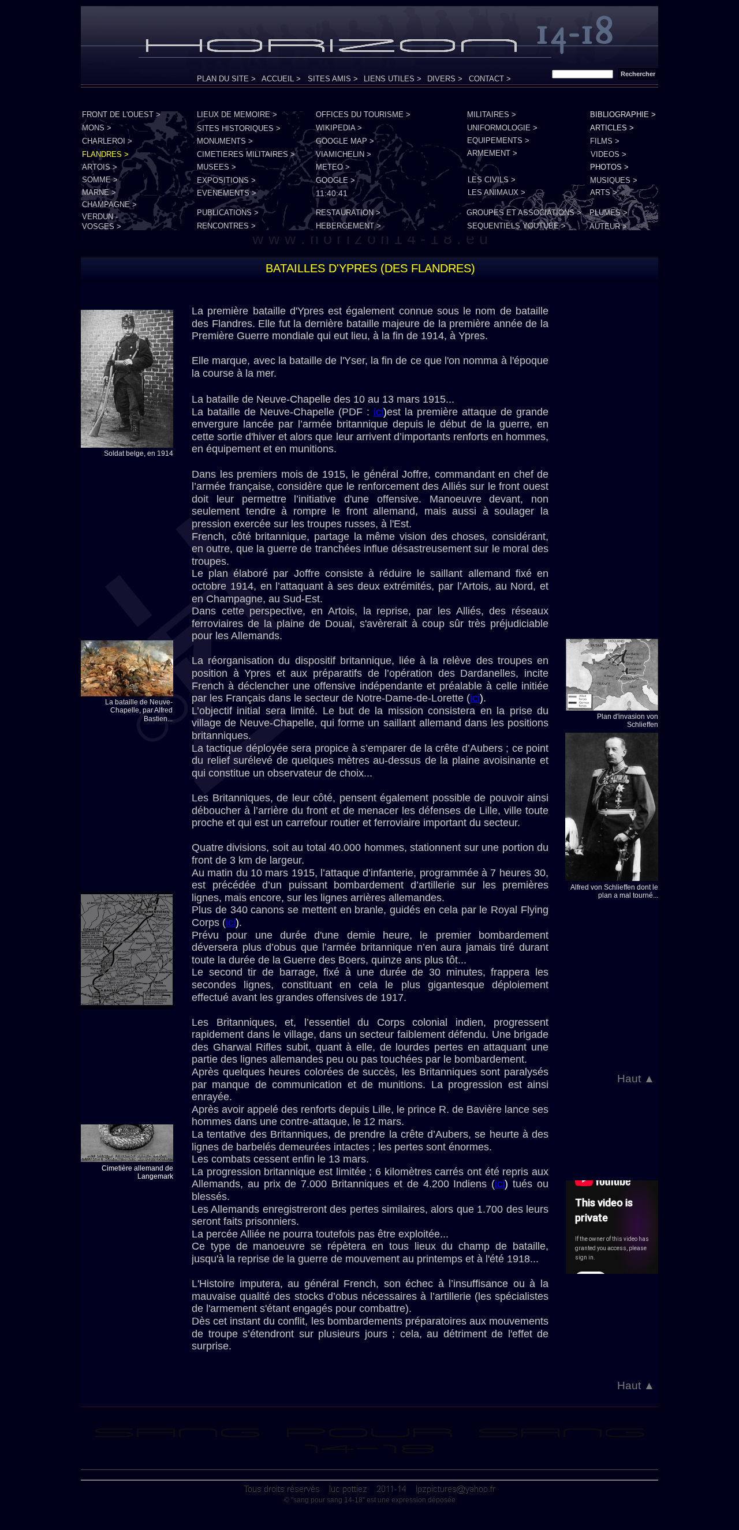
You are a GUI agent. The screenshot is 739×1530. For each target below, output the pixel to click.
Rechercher (638, 73)
